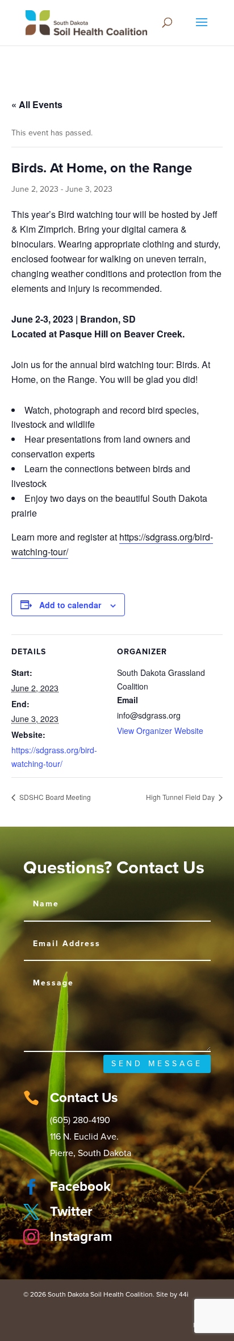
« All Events (36, 104)
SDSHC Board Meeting (54, 797)
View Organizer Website (160, 730)
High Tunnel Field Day (181, 797)
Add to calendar (70, 604)
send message (157, 1063)
